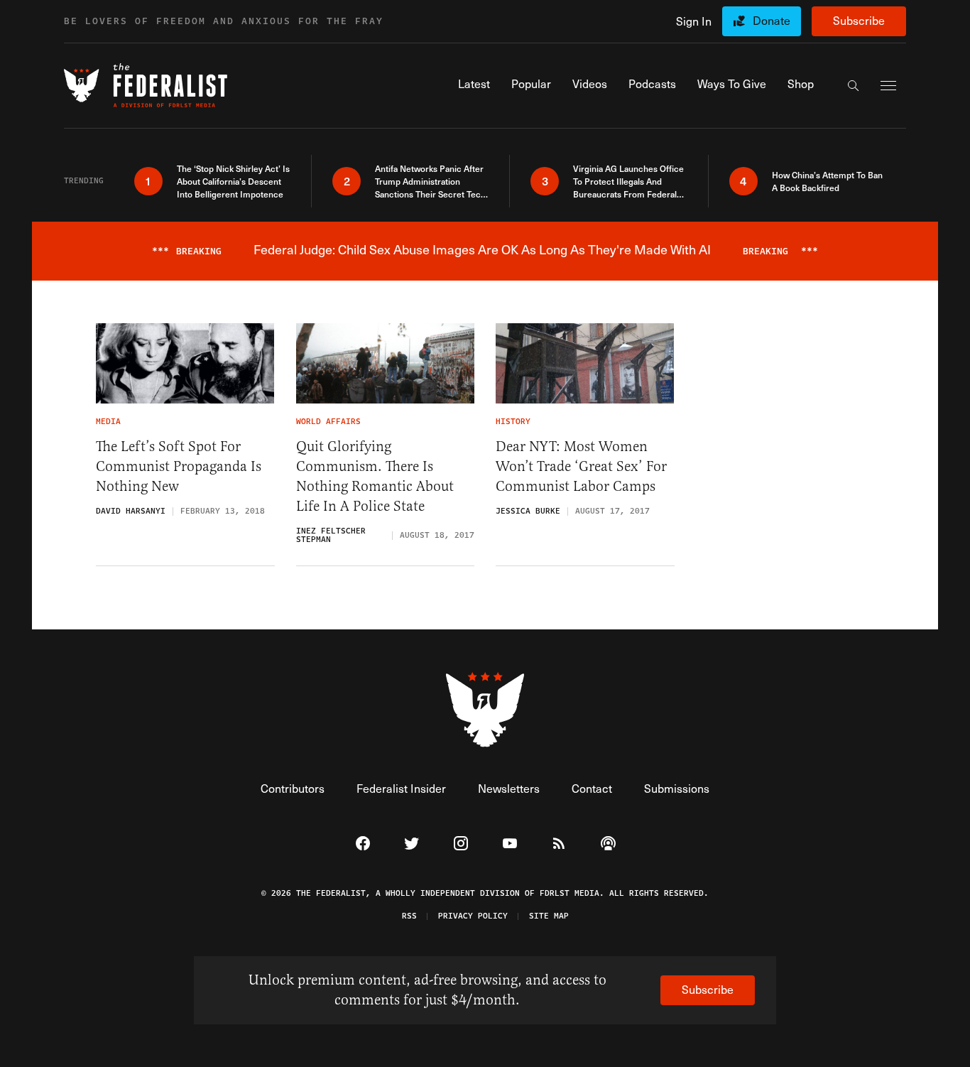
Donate (771, 20)
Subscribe (859, 20)
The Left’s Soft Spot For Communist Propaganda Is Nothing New (178, 466)
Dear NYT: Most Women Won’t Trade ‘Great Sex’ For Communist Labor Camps (581, 466)
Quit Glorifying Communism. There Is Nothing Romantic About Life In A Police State (375, 476)
